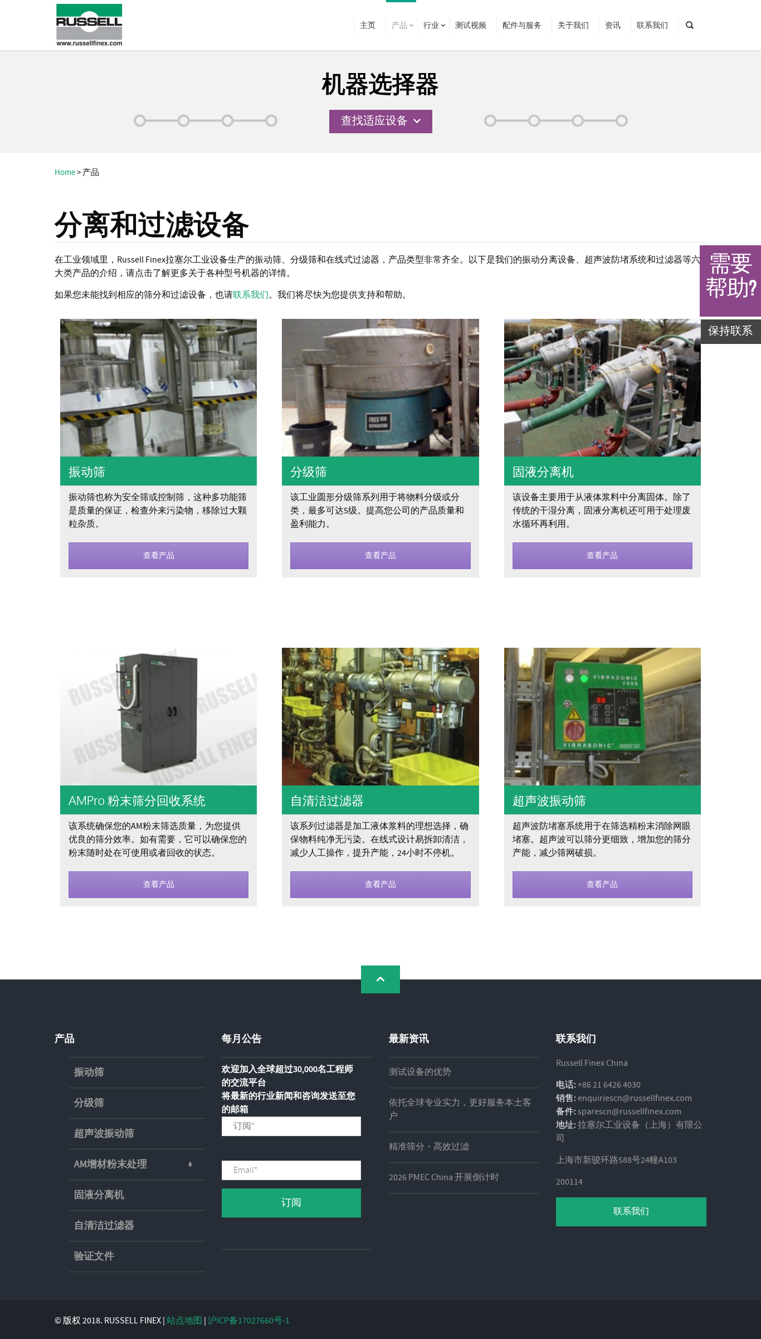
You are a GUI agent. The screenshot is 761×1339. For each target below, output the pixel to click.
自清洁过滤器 (327, 800)
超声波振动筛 (549, 800)
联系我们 (251, 295)
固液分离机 (543, 471)
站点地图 (184, 1321)
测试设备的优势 (420, 1072)
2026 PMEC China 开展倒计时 (444, 1177)
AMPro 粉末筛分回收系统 (137, 800)
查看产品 (158, 556)
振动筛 (87, 471)
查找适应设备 (374, 121)
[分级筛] (380, 387)
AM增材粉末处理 (110, 1164)
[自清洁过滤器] (380, 716)
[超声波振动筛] (602, 716)
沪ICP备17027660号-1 (249, 1321)
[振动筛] (158, 387)
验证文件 (94, 1256)
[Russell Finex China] (89, 25)
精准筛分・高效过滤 (429, 1147)
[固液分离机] (602, 387)
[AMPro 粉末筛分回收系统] (158, 716)
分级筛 (308, 471)
